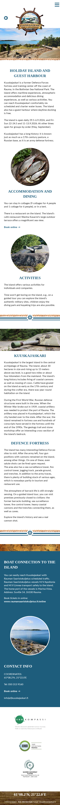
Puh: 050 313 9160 (25, 802)
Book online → (12, 227)
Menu (56, 4)
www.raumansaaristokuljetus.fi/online (25, 601)
